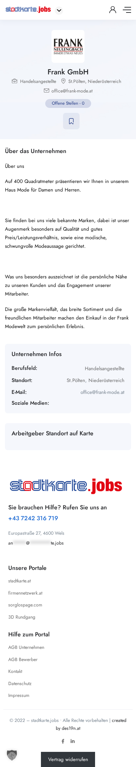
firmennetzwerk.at (25, 593)
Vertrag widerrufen (68, 759)
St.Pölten (76, 81)
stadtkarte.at (19, 580)
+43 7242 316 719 (33, 518)
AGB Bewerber (23, 659)
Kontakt (15, 671)
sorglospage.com (25, 604)
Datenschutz (19, 683)
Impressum (18, 695)
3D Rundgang (21, 617)
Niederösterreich (104, 81)
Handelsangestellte (38, 81)
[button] (12, 755)
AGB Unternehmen (26, 647)
